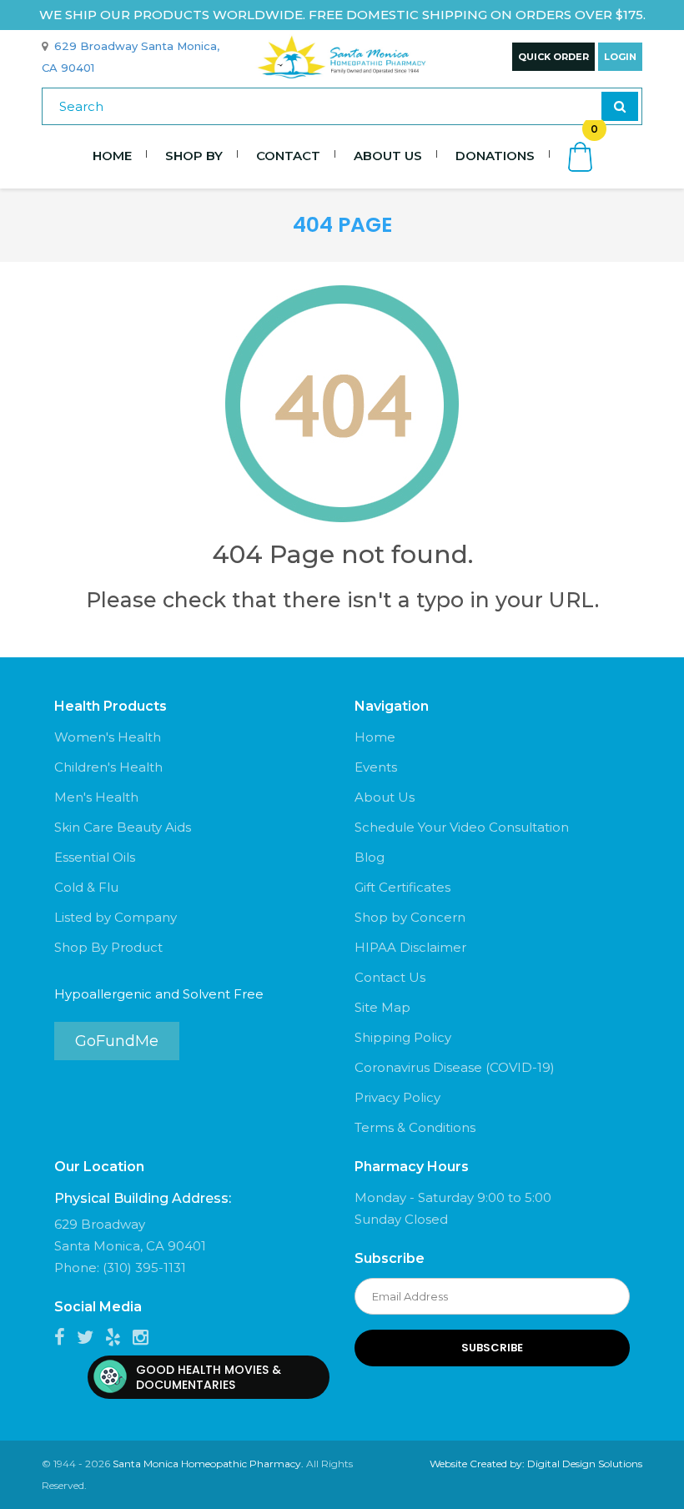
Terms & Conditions (415, 1127)
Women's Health (107, 737)
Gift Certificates (402, 887)
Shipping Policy (403, 1037)
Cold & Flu (86, 887)
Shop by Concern (410, 917)
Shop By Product (108, 947)
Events (376, 767)
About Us (388, 155)
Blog (370, 857)
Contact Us (390, 977)
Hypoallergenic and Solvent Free (159, 994)
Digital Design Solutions (584, 1463)
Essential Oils (94, 857)
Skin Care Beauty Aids (122, 827)
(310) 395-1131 (144, 1267)
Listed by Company (115, 917)
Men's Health (96, 797)
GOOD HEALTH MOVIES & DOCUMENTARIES (208, 1377)
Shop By (194, 155)
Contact (288, 155)
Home (112, 155)
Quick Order (553, 57)
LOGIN (620, 57)
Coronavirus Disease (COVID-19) (455, 1067)
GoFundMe (116, 1041)
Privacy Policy (397, 1097)
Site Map (382, 1007)
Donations (495, 155)
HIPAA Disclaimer (410, 947)
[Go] (619, 106)
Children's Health (108, 767)
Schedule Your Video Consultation (462, 827)
